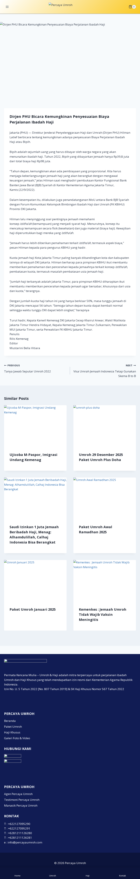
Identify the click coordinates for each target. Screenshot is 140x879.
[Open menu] (7, 6)
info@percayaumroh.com (25, 842)
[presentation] (35, 426)
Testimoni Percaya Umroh (21, 800)
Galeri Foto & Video (17, 738)
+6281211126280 (20, 833)
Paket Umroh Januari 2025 (33, 609)
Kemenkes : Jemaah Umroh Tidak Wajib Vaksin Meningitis (102, 614)
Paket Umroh (13, 727)
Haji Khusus (12, 732)
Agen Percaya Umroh (18, 794)
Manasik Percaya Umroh (20, 805)
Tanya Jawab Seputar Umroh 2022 (27, 368)
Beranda (10, 721)
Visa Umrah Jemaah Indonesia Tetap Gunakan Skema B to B (104, 371)
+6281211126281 (20, 838)
